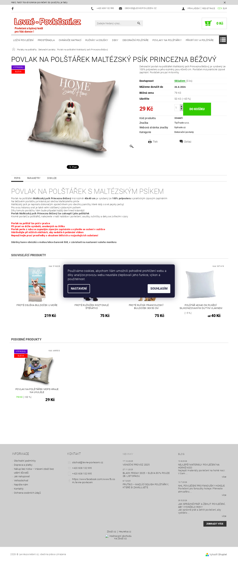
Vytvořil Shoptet (218, 554)
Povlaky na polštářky (166, 40)
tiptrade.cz (180, 127)
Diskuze (52, 178)
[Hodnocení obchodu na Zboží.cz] (118, 538)
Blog (181, 454)
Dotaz (188, 141)
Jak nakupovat (22, 476)
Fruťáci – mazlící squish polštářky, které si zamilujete (146, 486)
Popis (17, 178)
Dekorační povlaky (184, 132)
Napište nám (21, 484)
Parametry (34, 178)
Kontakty (19, 488)
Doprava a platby (23, 464)
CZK (220, 8)
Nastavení (79, 288)
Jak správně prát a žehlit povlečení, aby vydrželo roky (201, 505)
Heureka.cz (125, 531)
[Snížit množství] (181, 109)
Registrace (208, 8)
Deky (115, 40)
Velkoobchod (21, 480)
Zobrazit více (214, 523)
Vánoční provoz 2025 (136, 464)
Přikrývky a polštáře (199, 40)
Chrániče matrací (70, 40)
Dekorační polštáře (136, 40)
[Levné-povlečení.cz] (47, 25)
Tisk (155, 141)
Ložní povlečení (23, 40)
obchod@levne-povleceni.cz (87, 462)
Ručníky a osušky (96, 40)
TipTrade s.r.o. (181, 122)
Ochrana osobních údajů (27, 492)
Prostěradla (46, 40)
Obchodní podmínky (25, 460)
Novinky (128, 454)
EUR (225, 8)
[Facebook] (13, 8)
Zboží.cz (111, 531)
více (224, 476)
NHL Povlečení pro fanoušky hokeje (201, 485)
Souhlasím (159, 288)
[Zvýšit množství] (181, 106)
